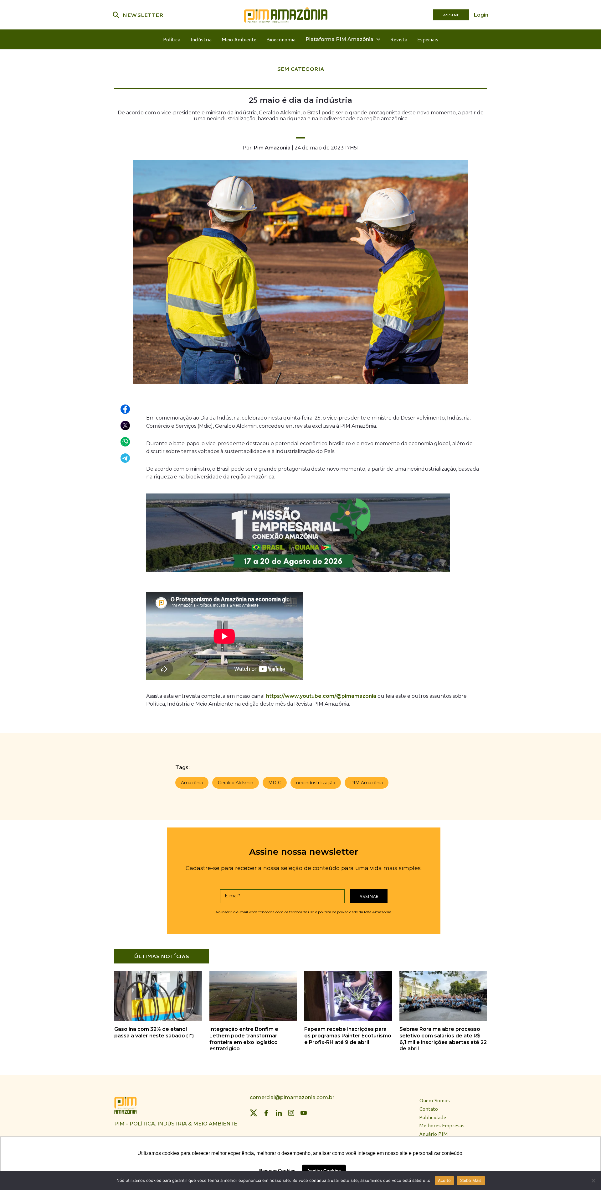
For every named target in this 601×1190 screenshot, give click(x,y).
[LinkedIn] (278, 1113)
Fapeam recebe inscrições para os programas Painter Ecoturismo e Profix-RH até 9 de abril (347, 1035)
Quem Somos (434, 1100)
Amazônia (192, 783)
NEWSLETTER (143, 14)
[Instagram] (291, 1113)
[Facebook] (266, 1113)
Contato (428, 1109)
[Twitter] (253, 1113)
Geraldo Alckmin (235, 783)
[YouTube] (303, 1113)
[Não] (593, 1180)
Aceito (444, 1180)
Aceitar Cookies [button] (324, 1170)
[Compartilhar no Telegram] (126, 458)
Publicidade (432, 1117)
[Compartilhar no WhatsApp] (126, 442)
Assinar (368, 896)
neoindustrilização (315, 783)
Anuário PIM (433, 1134)
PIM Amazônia (366, 783)
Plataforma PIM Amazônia (339, 39)
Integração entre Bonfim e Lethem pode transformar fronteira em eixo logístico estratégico (243, 1039)
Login (481, 15)
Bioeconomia (280, 39)
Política (171, 39)
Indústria (201, 39)
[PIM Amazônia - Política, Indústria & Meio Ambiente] (285, 15)
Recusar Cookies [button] (277, 1170)
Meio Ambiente (239, 39)
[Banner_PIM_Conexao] (298, 573)
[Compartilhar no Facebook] (126, 409)
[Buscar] (116, 15)
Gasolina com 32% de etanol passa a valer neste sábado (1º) (154, 1032)
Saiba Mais (471, 1180)
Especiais (427, 39)
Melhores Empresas (442, 1126)
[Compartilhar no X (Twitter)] (126, 426)
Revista (398, 39)
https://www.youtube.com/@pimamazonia (321, 696)
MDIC (274, 783)
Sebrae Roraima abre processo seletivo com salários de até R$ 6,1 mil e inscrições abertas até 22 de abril (443, 1039)
